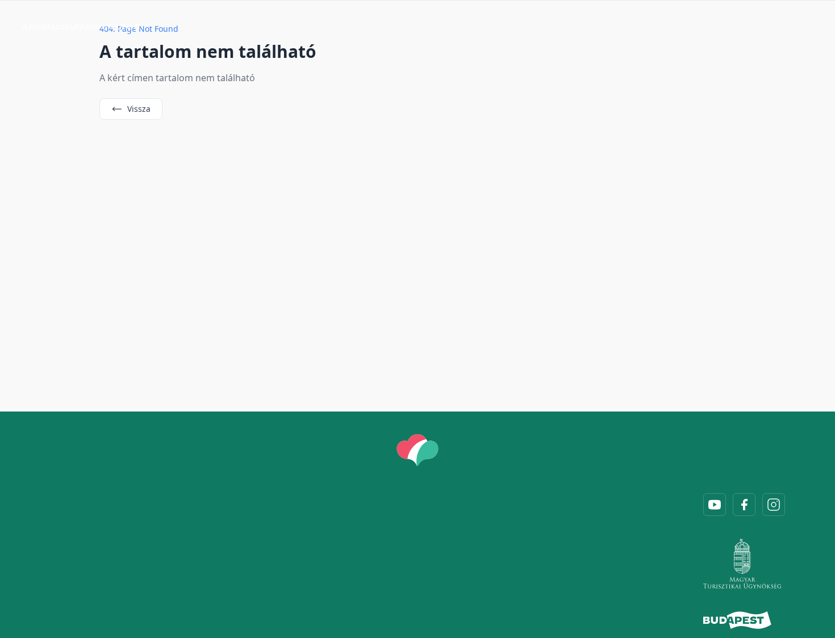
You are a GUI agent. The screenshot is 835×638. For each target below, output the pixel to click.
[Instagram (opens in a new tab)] (773, 504)
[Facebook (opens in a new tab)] (744, 504)
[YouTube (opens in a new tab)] (714, 504)
